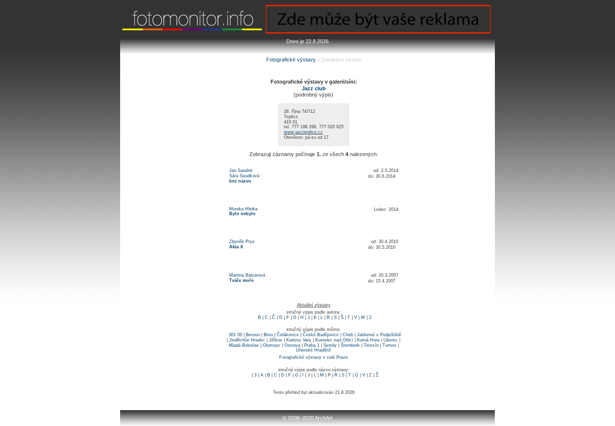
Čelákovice (288, 334)
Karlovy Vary (298, 340)
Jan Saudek (241, 170)
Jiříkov (276, 340)
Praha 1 (312, 345)
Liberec (390, 340)
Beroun (253, 334)
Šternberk (350, 345)
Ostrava (292, 345)
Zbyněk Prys (242, 241)
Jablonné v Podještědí (379, 334)
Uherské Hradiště (313, 350)
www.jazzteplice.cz (303, 132)
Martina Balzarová (247, 275)
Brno (268, 334)
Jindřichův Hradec (247, 340)
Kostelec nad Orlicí (334, 340)
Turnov (389, 345)
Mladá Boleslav (244, 345)
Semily (330, 345)
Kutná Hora (368, 340)
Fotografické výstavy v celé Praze (313, 357)
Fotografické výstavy (291, 59)
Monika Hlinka (243, 209)
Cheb (348, 334)
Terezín (371, 345)
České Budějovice (321, 334)
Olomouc (272, 345)
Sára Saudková (244, 175)
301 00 (235, 334)
